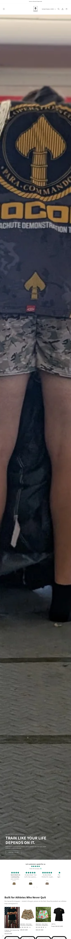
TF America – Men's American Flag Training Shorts (12, 931)
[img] (35, 866)
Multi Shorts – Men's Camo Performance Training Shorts (26, 925)
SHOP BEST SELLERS (13, 852)
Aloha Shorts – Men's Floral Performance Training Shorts (42, 925)
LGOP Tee (53, 924)
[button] (4, 9)
